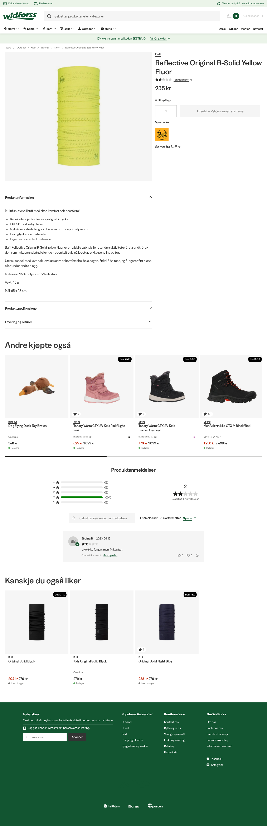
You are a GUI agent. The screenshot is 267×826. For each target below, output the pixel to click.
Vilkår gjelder (158, 38)
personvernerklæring (76, 728)
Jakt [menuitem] (67, 29)
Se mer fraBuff (166, 147)
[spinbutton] (166, 111)
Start (8, 47)
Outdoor (21, 47)
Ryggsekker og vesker (135, 746)
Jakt (124, 734)
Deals (222, 29)
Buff (158, 54)
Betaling (169, 746)
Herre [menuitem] (11, 29)
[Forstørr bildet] (78, 116)
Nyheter (258, 29)
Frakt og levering (174, 740)
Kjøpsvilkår (171, 752)
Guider (233, 29)
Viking (76, 421)
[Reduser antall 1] (158, 111)
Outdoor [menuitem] (87, 29)
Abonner (77, 737)
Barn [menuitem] (49, 29)
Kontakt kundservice (253, 3)
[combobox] (190, 518)
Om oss (211, 722)
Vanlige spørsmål (174, 734)
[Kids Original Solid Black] (102, 622)
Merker (245, 29)
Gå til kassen (251, 16)
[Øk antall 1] (173, 111)
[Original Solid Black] (36, 622)
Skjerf (57, 47)
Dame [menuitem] (30, 29)
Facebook (216, 759)
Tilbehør (45, 47)
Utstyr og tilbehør (132, 740)
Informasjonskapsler (219, 746)
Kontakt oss (171, 722)
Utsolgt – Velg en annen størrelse (220, 111)
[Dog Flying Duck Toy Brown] (36, 386)
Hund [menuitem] (108, 29)
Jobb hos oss (215, 728)
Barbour (12, 421)
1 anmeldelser (181, 79)
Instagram (216, 765)
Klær (33, 47)
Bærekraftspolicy (217, 734)
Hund (125, 728)
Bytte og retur (172, 728)
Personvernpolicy (217, 740)
